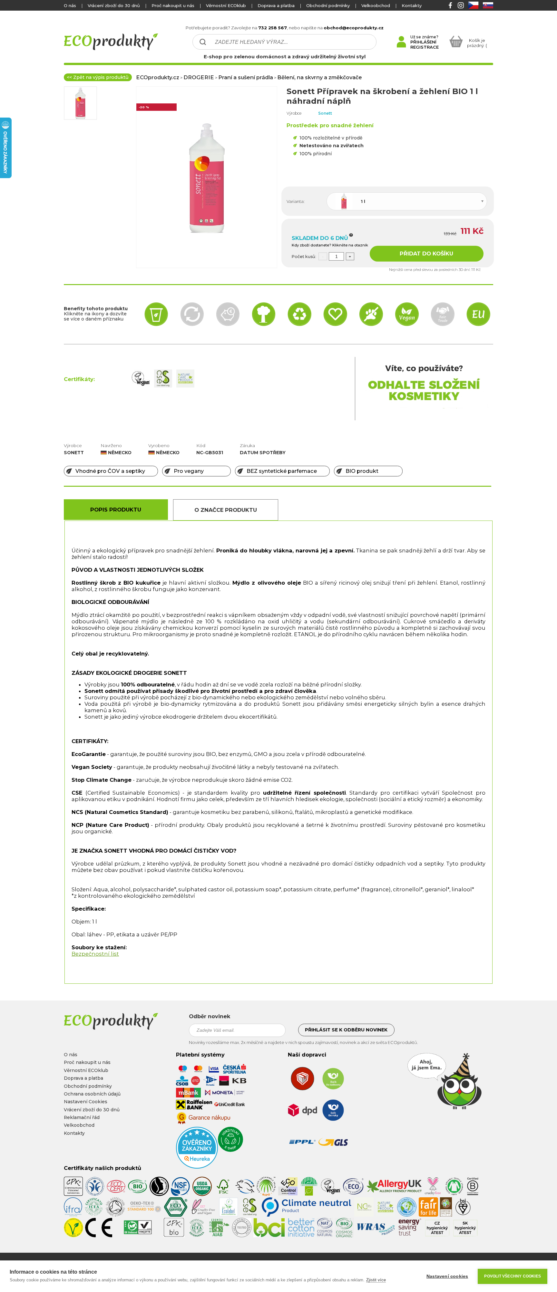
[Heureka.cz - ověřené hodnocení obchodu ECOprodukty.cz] (197, 1167)
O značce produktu (225, 510)
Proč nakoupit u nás (172, 5)
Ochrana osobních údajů (92, 1093)
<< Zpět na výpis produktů (98, 77)
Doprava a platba (276, 5)
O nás (70, 5)
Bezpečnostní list (95, 954)
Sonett (325, 113)
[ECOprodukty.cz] (122, 1021)
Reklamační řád (82, 1117)
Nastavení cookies (447, 1276)
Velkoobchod (375, 5)
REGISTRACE (424, 47)
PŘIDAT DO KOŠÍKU (426, 253)
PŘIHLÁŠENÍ (423, 41)
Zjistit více (376, 1280)
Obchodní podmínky (328, 5)
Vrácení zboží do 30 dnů (114, 5)
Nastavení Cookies (85, 1101)
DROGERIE (198, 77)
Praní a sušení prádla (245, 77)
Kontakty (412, 5)
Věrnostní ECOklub (226, 5)
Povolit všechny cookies (512, 1276)
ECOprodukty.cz (157, 77)
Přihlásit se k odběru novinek (346, 1029)
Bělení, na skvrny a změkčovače (319, 77)
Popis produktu (115, 509)
